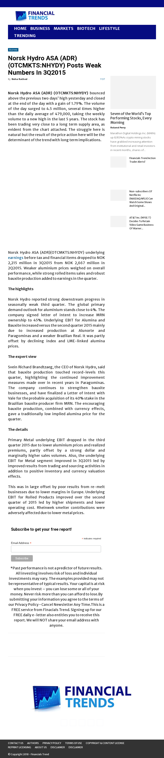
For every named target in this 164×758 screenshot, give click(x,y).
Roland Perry (118, 127)
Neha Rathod (19, 79)
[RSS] (24, 3)
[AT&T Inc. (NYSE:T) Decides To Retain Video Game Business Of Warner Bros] (118, 221)
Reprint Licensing (19, 747)
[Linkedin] (18, 3)
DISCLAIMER (76, 747)
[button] (151, 28)
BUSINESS (40, 28)
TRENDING (25, 35)
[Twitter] (31, 3)
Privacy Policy (52, 743)
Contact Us (15, 743)
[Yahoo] (37, 3)
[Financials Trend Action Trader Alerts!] (118, 162)
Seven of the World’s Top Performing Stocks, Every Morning (131, 118)
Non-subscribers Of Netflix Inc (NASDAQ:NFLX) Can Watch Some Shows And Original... (141, 198)
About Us (41, 747)
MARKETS (63, 28)
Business (13, 49)
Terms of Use (73, 743)
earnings (15, 257)
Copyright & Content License (105, 743)
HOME (20, 28)
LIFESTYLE (109, 28)
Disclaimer (58, 747)
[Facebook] (11, 3)
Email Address (21, 543)
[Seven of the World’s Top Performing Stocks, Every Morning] (133, 92)
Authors (33, 743)
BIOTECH (86, 28)
